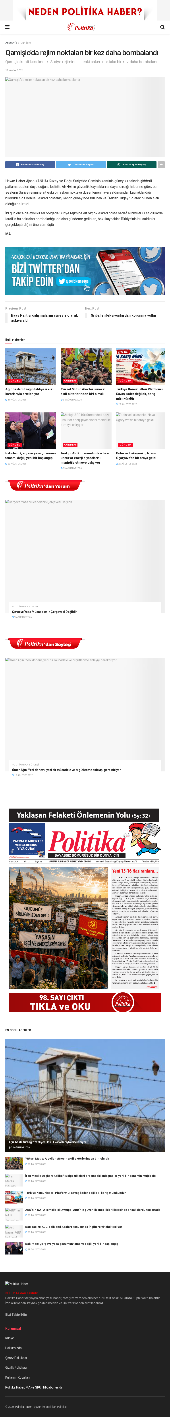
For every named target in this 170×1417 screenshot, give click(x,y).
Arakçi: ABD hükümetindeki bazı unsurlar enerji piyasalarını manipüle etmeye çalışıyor (85, 458)
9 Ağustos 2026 (23, 617)
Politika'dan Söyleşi (25, 764)
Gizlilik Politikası (16, 1367)
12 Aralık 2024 (14, 70)
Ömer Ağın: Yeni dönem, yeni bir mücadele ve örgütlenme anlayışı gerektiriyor (66, 770)
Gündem (26, 42)
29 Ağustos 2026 (127, 404)
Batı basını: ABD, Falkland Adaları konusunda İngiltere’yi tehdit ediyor (73, 1226)
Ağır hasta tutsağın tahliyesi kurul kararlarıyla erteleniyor (48, 1142)
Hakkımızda (13, 1348)
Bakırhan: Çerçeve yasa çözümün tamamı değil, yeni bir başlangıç (71, 1243)
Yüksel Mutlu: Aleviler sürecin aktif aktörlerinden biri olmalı (67, 1158)
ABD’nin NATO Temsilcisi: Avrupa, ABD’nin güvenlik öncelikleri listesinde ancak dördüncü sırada (92, 1209)
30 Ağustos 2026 (16, 400)
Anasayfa (11, 42)
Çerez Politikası (16, 1358)
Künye (9, 1338)
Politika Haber (23, 1406)
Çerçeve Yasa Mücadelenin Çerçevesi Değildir (44, 612)
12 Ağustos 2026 (23, 775)
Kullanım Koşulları (17, 1377)
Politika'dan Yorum (25, 606)
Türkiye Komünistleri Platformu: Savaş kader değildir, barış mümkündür (140, 394)
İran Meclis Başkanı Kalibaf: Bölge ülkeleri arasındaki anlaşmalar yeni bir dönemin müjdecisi (90, 1175)
